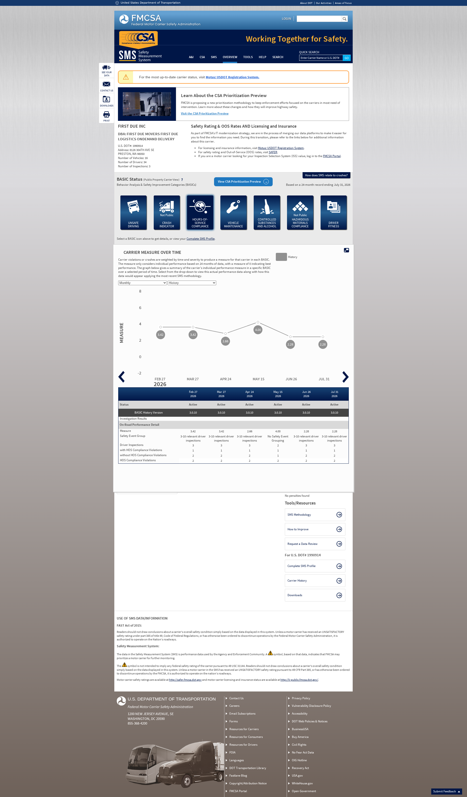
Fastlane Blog (238, 775)
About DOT (306, 3)
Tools (248, 57)
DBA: (122, 133)
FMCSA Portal (332, 156)
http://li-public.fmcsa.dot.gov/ (299, 680)
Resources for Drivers (243, 745)
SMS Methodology (299, 515)
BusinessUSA (300, 729)
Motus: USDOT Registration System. (232, 77)
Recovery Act (300, 768)
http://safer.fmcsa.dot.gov (185, 680)
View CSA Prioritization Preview (239, 181)
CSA (202, 57)
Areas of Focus (343, 3)
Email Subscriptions (242, 713)
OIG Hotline (299, 760)
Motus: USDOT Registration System (281, 148)
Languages (236, 760)
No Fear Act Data (303, 752)
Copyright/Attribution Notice (248, 783)
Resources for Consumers (246, 737)
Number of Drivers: (131, 162)
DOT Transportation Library (247, 768)
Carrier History (297, 580)
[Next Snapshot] (345, 377)
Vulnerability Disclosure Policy (311, 706)
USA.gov (297, 775)
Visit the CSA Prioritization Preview (205, 113)
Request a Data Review (302, 544)
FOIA (232, 752)
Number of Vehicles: (131, 158)
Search (277, 57)
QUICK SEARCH (309, 52)
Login (286, 18)
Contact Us (236, 698)
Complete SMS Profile (201, 239)
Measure (120, 333)
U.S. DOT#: (125, 146)
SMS (214, 57)
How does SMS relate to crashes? (326, 175)
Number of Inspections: (133, 166)
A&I (191, 57)
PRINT (106, 120)
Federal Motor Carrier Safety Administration (160, 706)
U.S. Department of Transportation (172, 699)
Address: (124, 150)
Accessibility (299, 713)
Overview (230, 57)
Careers (234, 706)
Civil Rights (299, 745)
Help (262, 57)
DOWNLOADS (106, 105)
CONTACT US (106, 90)
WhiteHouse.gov (302, 783)
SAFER (273, 152)
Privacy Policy (301, 698)
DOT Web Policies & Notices (309, 721)
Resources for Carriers (244, 729)
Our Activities (324, 3)
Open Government (304, 791)
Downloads (294, 595)
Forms (233, 721)
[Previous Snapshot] (121, 377)
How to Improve (297, 529)
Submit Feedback (445, 791)
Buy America (300, 737)
